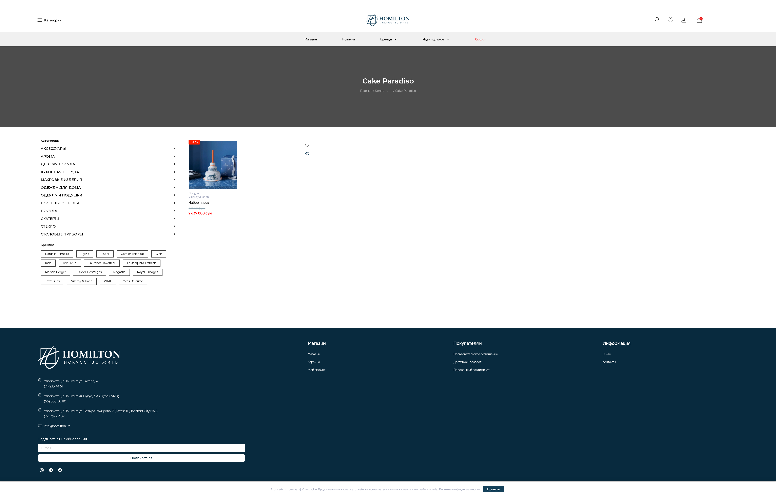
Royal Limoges (147, 272)
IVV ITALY (70, 263)
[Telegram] (51, 470)
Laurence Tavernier (101, 263)
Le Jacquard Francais (141, 263)
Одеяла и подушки (61, 195)
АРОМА (48, 156)
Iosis (48, 263)
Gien (159, 254)
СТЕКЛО (48, 226)
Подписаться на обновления (62, 439)
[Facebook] (60, 470)
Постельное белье (60, 203)
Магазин (311, 39)
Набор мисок (199, 202)
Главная (366, 91)
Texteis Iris (52, 281)
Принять (493, 489)
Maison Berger (55, 272)
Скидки (480, 39)
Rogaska (119, 272)
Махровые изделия (61, 180)
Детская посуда (58, 164)
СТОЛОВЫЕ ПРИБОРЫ (62, 234)
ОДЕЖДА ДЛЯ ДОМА (61, 188)
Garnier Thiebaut (132, 254)
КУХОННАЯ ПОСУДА (60, 172)
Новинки (348, 39)
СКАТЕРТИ (50, 219)
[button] (657, 19)
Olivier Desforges (89, 272)
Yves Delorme (133, 281)
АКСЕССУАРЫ (53, 149)
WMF (108, 281)
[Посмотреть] (307, 154)
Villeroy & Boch (81, 281)
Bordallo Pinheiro (57, 254)
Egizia (85, 254)
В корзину (251, 221)
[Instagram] (42, 470)
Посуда (49, 211)
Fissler (105, 254)
